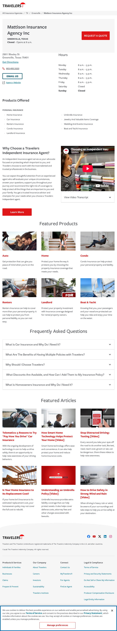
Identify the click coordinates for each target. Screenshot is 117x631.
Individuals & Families (11, 567)
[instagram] (112, 536)
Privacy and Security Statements (98, 574)
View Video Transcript (76, 197)
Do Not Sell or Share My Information (99, 580)
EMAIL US (12, 76)
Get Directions (10, 62)
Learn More (17, 212)
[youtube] (95, 536)
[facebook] (90, 536)
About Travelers (39, 567)
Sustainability (38, 586)
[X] (101, 536)
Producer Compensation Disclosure (99, 593)
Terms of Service (91, 567)
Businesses (7, 574)
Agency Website (13, 82)
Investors (37, 580)
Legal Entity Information (94, 599)
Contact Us (65, 567)
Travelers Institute (41, 593)
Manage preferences (57, 625)
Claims (5, 580)
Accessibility (89, 586)
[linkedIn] (106, 536)
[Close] (112, 610)
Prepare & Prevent (10, 586)
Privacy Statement (93, 613)
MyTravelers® (66, 574)
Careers (36, 574)
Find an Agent (66, 586)
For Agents (65, 580)
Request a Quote (95, 35)
